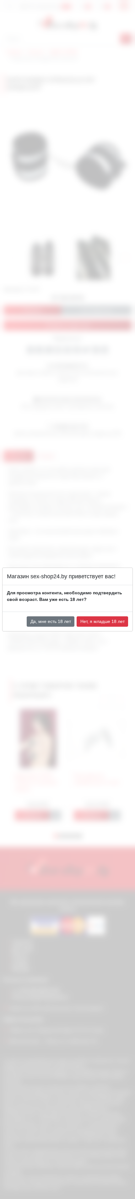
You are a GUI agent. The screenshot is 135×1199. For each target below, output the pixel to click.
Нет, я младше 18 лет (102, 621)
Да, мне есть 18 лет (50, 621)
